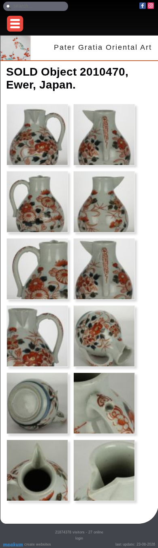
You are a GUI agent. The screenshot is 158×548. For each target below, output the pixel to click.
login (79, 538)
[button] (15, 24)
